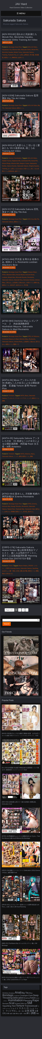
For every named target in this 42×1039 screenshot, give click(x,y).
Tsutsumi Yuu (12, 55)
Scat (11, 1003)
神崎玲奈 (15, 57)
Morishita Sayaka (7, 52)
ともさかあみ (18, 168)
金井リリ (17, 171)
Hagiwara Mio (16, 161)
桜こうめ (34, 168)
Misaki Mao (11, 277)
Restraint (5, 1003)
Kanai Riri (34, 161)
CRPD (8, 568)
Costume (16, 995)
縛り (28, 1013)
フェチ (31, 1008)
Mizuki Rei (35, 49)
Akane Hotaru (23, 566)
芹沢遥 (26, 285)
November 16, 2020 (9, 332)
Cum (30, 995)
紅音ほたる (9, 573)
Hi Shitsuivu (35, 336)
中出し (15, 1011)
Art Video (34, 47)
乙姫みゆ (32, 341)
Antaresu (27, 454)
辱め (37, 1013)
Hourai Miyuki (20, 275)
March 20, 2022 (8, 101)
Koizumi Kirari (29, 275)
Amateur (11, 993)
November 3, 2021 (9, 267)
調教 (3, 401)
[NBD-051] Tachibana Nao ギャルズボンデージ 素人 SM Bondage (19, 944)
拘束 (7, 1013)
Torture (20, 1005)
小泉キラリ (29, 282)
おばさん (5, 571)
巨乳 (4, 1013)
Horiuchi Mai (6, 506)
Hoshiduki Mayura (8, 339)
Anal (18, 992)
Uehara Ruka (18, 341)
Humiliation (15, 1000)
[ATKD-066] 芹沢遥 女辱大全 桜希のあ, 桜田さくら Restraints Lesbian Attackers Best (20, 262)
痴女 (3, 573)
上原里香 (15, 282)
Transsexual (31, 1006)
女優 (21, 571)
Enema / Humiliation (15, 158)
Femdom (11, 395)
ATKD (4, 275)
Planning (27, 1000)
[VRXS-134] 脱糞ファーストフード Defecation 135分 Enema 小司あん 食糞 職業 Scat (21, 871)
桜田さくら (7, 57)
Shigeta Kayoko (34, 166)
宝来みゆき (21, 282)
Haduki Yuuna (6, 161)
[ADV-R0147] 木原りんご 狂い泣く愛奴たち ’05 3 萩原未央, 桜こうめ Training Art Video (21, 148)
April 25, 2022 (7, 42)
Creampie (24, 995)
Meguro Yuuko (24, 163)
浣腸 (14, 1013)
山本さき (7, 511)
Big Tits (36, 219)
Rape (35, 1000)
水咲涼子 (12, 285)
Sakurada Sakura (28, 52)
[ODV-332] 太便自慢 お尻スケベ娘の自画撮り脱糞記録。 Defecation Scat (19, 803)
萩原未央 (11, 171)
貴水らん (31, 511)
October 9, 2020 (8, 391)
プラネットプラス (20, 398)
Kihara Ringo (6, 163)
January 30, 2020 (8, 561)
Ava (32, 219)
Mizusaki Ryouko (21, 277)
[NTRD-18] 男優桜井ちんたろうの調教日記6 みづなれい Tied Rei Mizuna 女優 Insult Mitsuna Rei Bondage (21, 837)
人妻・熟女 (11, 571)
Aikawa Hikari (32, 272)
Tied (14, 1006)
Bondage (7, 995)
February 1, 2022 (8, 153)
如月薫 (25, 571)
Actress (5, 993)
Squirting (35, 568)
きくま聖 (20, 55)
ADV (29, 47)
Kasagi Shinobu (16, 506)
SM (29, 1003)
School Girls (19, 1003)
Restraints (30, 277)
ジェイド (14, 1008)
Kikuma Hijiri (16, 49)
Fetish (11, 566)
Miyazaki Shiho (26, 49)
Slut (25, 1003)
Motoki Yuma (18, 52)
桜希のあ (36, 282)
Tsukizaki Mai (20, 509)
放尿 (11, 1013)
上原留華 (26, 341)
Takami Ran (11, 509)
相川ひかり (19, 285)
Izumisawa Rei (26, 161)
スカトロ (24, 1008)
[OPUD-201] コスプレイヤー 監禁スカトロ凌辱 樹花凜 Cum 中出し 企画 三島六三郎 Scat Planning (20, 906)
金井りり (21, 57)
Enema (34, 504)
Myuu (26, 395)
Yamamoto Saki (30, 509)
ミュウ (29, 398)
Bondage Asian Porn (15, 47)
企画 (17, 571)
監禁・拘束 (23, 1013)
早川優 (32, 55)
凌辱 (20, 456)
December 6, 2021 (9, 215)
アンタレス (10, 398)
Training (4, 55)
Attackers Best (10, 275)
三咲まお (8, 282)
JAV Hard (21, 4)
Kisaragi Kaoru (15, 568)
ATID (29, 336)
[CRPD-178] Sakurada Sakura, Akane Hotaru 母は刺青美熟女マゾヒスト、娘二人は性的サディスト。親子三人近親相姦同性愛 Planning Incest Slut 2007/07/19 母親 (20, 553)
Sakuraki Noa (18, 280)
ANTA (22, 395)
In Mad (16, 339)
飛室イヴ (16, 344)
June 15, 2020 (7, 499)
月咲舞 (12, 511)
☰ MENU (21, 13)
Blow (30, 993)
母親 (37, 571)
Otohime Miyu (23, 339)
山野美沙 (26, 55)
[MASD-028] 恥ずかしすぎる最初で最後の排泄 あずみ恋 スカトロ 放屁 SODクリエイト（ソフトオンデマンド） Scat (21, 734)
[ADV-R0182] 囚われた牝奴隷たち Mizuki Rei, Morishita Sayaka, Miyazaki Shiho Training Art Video (20, 37)
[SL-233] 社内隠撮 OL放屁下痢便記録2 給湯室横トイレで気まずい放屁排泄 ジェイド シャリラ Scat (20, 769)
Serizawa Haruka (28, 280)
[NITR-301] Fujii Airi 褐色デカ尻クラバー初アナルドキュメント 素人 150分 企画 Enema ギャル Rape (21, 978)
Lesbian (4, 277)
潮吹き (17, 1013)
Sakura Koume (11, 166)
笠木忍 (25, 511)
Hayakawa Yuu (7, 49)
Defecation (18, 997)
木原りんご (26, 168)
